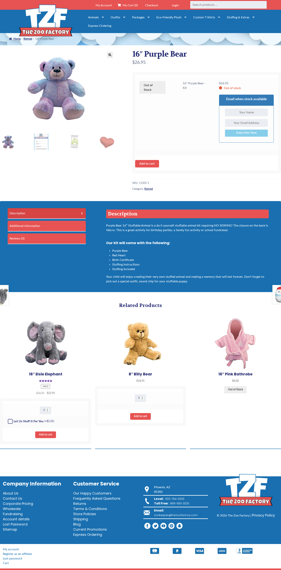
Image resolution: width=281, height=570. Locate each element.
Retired (148, 189)
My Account (104, 5)
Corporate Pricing (18, 503)
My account (11, 549)
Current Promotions (90, 529)
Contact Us (12, 498)
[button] (110, 55)
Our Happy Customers (92, 493)
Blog (77, 524)
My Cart (129, 5)
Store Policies (84, 514)
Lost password (12, 558)
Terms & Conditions (90, 508)
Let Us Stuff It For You (34, 421)
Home (17, 39)
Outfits (115, 17)
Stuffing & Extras (238, 17)
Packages (138, 17)
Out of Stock (148, 87)
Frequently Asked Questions (96, 498)
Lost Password (15, 524)
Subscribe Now (246, 132)
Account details (16, 519)
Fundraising (13, 514)
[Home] (45, 21)
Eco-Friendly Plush (168, 17)
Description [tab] (17, 213)
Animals (93, 17)
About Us (10, 493)
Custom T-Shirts (204, 17)
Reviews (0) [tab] (17, 238)
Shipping (80, 519)
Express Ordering (99, 25)
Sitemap (10, 529)
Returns (79, 503)
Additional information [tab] (25, 225)
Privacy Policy (263, 515)
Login (175, 5)
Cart (6, 563)
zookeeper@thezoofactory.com (176, 515)
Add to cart (147, 163)
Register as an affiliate (17, 553)
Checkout (151, 5)
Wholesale (12, 508)
